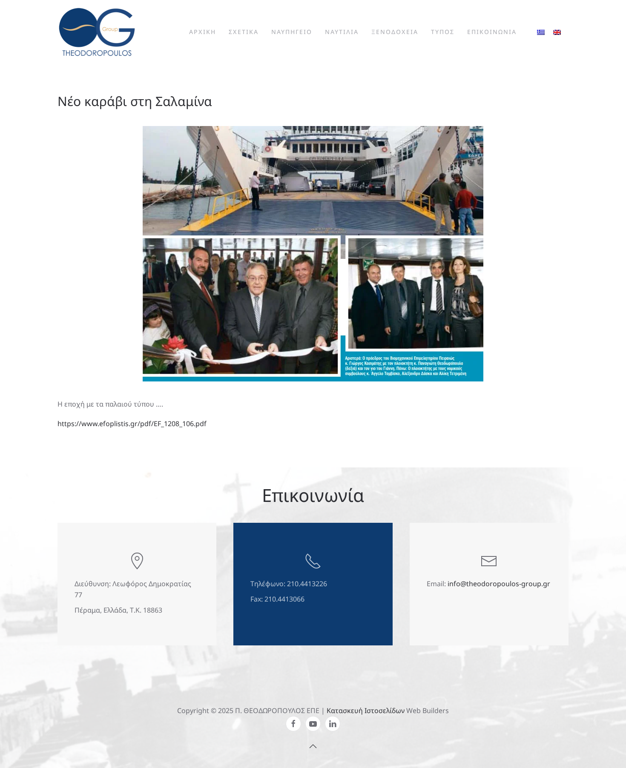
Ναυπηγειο (291, 32)
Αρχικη (202, 32)
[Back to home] (96, 32)
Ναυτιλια (342, 32)
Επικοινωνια (492, 32)
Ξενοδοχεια (394, 32)
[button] (313, 746)
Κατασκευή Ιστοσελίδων (366, 710)
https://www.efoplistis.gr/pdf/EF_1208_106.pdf (132, 423)
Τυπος (442, 32)
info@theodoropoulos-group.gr (499, 583)
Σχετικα (243, 32)
